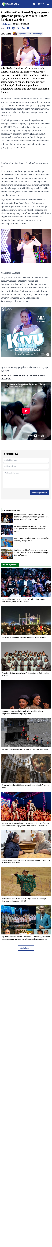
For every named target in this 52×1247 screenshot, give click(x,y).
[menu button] (48, 4)
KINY (42, 4)
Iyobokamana (6, 24)
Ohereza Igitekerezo (39, 492)
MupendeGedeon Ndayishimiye (30, 34)
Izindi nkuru (24, 948)
